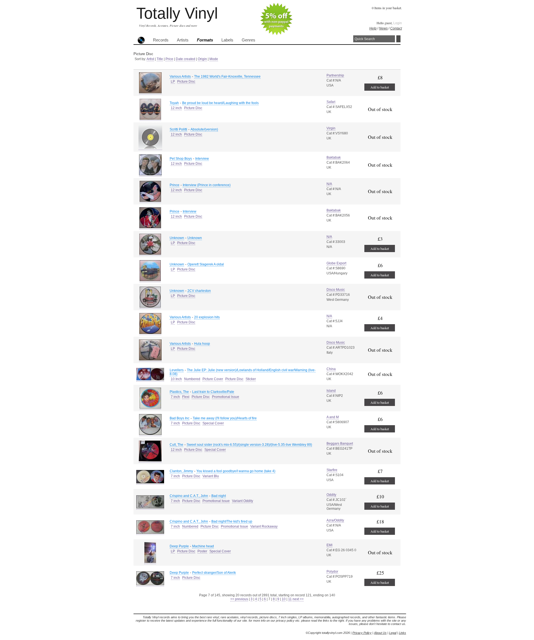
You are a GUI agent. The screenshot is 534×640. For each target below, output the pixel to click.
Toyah (174, 103)
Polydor (332, 571)
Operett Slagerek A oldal (205, 264)
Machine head (203, 546)
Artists (183, 40)
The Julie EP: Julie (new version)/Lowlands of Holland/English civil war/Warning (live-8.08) (243, 372)
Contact (396, 28)
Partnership (335, 75)
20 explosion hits (207, 317)
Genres (248, 40)
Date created (185, 59)
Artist (150, 59)
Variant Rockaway (264, 526)
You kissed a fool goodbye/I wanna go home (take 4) (235, 471)
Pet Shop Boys (181, 159)
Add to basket (379, 87)
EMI (329, 545)
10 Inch (176, 379)
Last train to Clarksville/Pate (213, 392)
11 (290, 599)
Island (331, 391)
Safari (331, 102)
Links (402, 632)
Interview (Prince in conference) (207, 185)
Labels (227, 40)
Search (398, 38)
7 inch (175, 397)
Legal (392, 632)
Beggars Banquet (340, 443)
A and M (333, 417)
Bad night (218, 496)
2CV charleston (199, 291)
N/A (329, 184)
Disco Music (336, 290)
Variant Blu (210, 476)
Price (169, 59)
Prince (174, 185)
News (383, 28)
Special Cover (213, 423)
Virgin (331, 128)
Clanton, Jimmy (181, 471)
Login (397, 23)
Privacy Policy (362, 632)
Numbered (192, 379)
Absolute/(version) (204, 129)
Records (161, 40)
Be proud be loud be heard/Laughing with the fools (220, 103)
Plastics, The (179, 392)
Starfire (332, 470)
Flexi (185, 397)
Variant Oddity (242, 501)
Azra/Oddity (335, 520)
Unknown (177, 238)
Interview (202, 159)
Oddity (331, 495)
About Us (380, 632)
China (331, 369)
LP (173, 81)
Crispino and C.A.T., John (189, 496)
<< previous (239, 599)
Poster (202, 551)
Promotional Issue (225, 397)
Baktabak (334, 157)
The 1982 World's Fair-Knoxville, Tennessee (227, 76)
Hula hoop (202, 344)
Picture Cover (212, 379)
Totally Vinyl (177, 13)
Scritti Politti (178, 129)
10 (284, 599)
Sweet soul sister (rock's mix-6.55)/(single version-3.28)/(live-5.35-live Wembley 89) (249, 445)
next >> (298, 599)
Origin (202, 59)
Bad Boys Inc (179, 418)
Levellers (177, 370)
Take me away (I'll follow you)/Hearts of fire (225, 418)
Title (160, 59)
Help (373, 28)
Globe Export (336, 263)
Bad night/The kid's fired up (231, 521)
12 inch (176, 108)
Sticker (251, 379)
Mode (213, 59)
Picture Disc (186, 81)
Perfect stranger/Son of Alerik (214, 573)
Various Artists (180, 76)
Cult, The (176, 445)
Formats (205, 40)
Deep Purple (179, 546)
